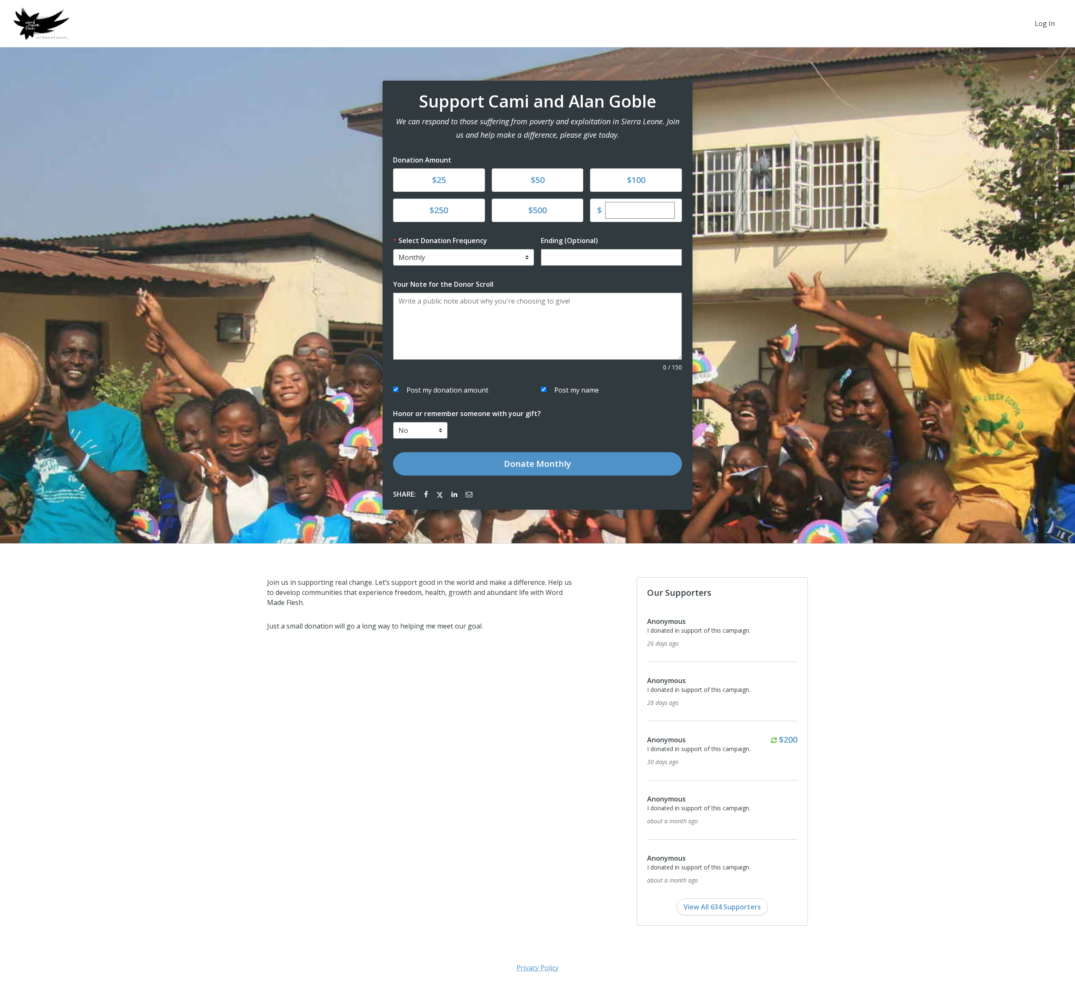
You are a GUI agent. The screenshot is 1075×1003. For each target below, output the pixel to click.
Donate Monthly (537, 463)
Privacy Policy (537, 967)
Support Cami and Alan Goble (537, 101)
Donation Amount (422, 160)
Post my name (576, 390)
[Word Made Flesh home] (41, 23)
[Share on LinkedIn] (455, 494)
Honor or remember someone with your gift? (467, 413)
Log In (1045, 23)
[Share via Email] (469, 494)
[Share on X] (440, 494)
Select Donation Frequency (443, 240)
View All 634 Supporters (722, 906)
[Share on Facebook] (427, 494)
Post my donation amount (447, 390)
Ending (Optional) (569, 240)
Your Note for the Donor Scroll (443, 284)
